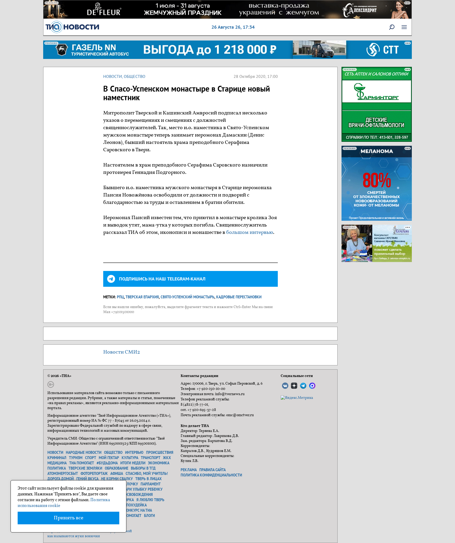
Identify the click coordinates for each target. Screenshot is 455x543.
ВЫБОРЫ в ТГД (143, 468)
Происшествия (159, 452)
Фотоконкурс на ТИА (133, 510)
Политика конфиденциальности (211, 475)
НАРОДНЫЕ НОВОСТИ (83, 452)
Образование (116, 468)
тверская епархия (142, 297)
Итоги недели (132, 463)
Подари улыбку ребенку (140, 489)
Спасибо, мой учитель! (147, 473)
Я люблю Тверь (150, 499)
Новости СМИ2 (121, 352)
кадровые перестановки (238, 297)
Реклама (189, 469)
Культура (130, 457)
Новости (112, 76)
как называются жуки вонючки (73, 536)
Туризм (75, 457)
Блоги (149, 515)
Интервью (134, 452)
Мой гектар (109, 457)
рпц (120, 297)
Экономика (158, 463)
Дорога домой (60, 478)
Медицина (57, 463)
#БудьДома (107, 463)
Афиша (116, 473)
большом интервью (249, 232)
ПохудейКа (136, 505)
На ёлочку (129, 484)
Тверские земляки (85, 468)
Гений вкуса (87, 478)
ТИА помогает (81, 463)
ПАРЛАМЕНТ (151, 484)
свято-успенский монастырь (187, 297)
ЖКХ (167, 457)
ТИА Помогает (129, 515)
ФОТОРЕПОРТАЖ (94, 473)
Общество (134, 76)
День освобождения (134, 494)
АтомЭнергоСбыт (62, 473)
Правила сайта (212, 469)
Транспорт (150, 457)
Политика (56, 468)
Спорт (90, 457)
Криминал (56, 457)
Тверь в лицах (148, 478)
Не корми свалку (117, 478)
